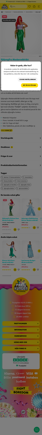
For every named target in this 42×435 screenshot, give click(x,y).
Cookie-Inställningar (27, 79)
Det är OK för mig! (29, 85)
